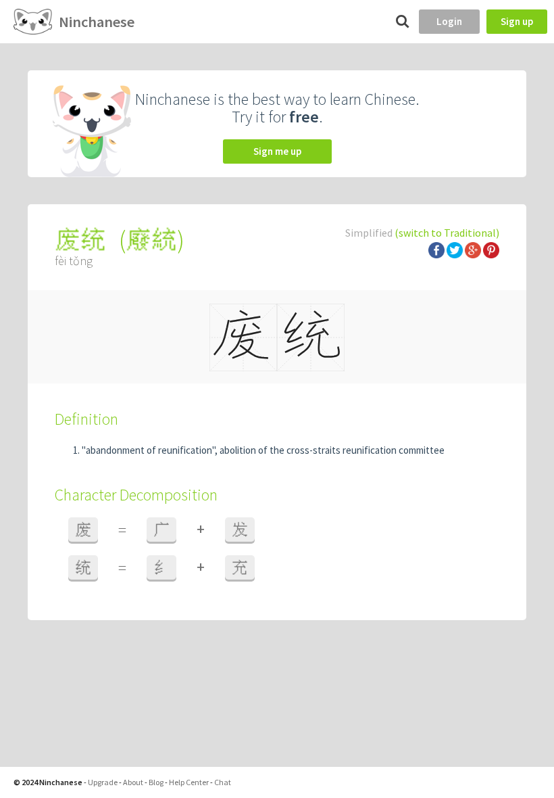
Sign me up (277, 151)
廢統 (151, 240)
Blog (156, 782)
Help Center (189, 782)
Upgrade (103, 782)
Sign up (517, 21)
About (133, 782)
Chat (222, 782)
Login (449, 21)
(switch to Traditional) (447, 232)
